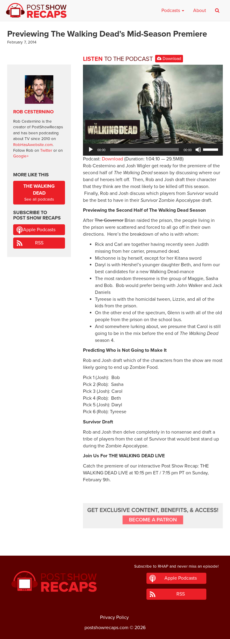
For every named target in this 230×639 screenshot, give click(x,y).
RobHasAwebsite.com (33, 144)
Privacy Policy (114, 617)
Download (171, 58)
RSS (39, 243)
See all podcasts (39, 192)
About (199, 10)
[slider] (211, 149)
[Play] (91, 150)
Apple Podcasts (39, 230)
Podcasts (171, 10)
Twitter (46, 150)
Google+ (21, 156)
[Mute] (198, 150)
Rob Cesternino (33, 112)
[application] (153, 150)
